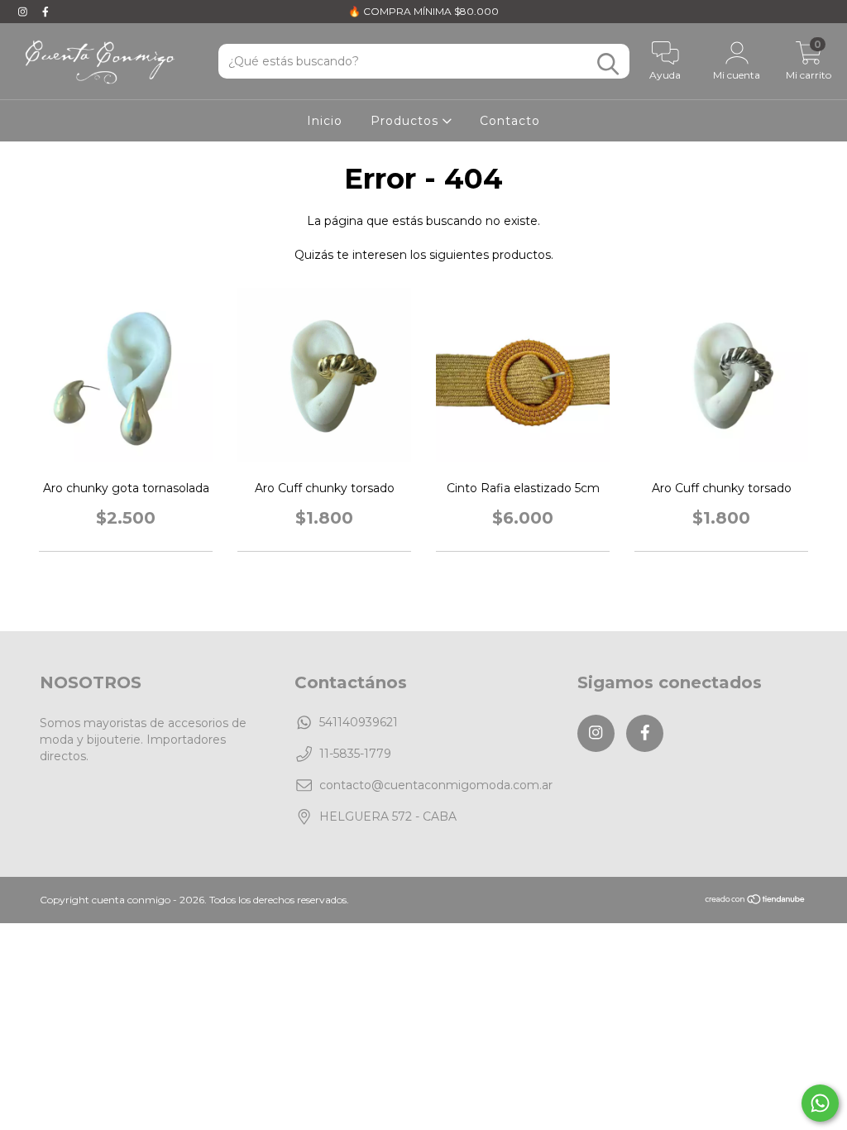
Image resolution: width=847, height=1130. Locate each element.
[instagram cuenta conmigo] (24, 11)
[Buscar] (608, 64)
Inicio (324, 120)
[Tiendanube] (755, 900)
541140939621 (358, 722)
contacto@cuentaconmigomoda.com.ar (436, 785)
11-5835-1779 (355, 753)
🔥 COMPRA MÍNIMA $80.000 (423, 11)
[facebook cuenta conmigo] (45, 11)
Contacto (510, 120)
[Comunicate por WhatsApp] (820, 1103)
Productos (407, 120)
